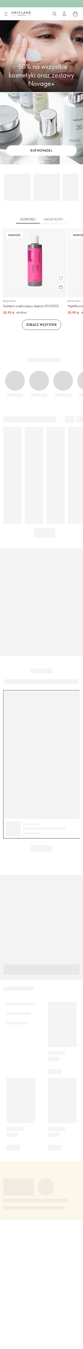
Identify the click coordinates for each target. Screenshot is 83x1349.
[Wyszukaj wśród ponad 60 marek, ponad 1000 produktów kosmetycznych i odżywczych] (54, 14)
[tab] (28, 219)
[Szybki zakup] (61, 287)
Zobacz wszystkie (41, 325)
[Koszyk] (75, 13)
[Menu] (5, 14)
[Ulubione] (61, 278)
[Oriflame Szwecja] (21, 13)
